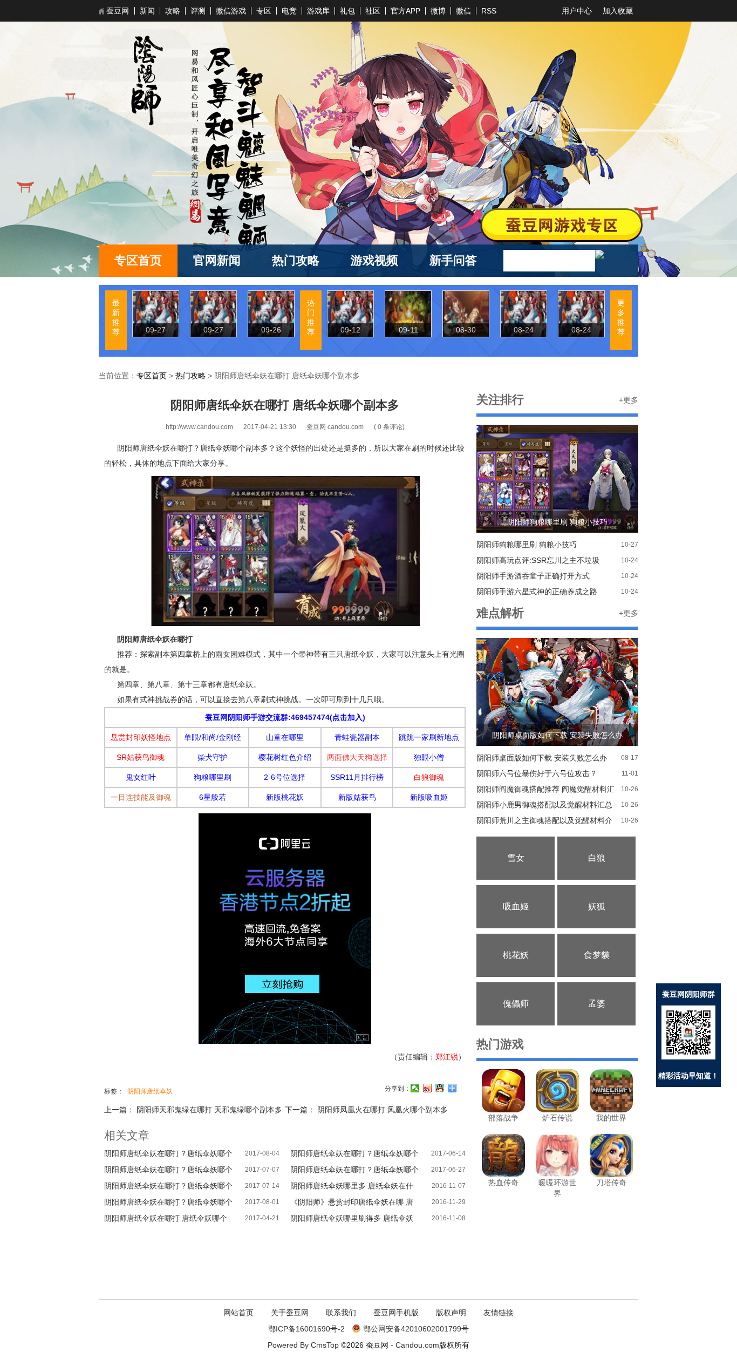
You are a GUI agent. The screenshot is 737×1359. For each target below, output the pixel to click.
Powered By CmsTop (303, 1345)
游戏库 (318, 10)
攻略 (172, 10)
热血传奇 (503, 1182)
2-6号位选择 (284, 777)
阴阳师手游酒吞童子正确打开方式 (533, 576)
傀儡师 (516, 1003)
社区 (372, 10)
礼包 (347, 10)
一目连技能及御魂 (141, 797)
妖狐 (596, 906)
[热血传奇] (503, 1174)
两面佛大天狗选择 (357, 757)
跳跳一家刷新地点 (429, 737)
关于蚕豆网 (290, 1312)
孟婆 (596, 1003)
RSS (488, 10)
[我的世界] (611, 1109)
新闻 (147, 10)
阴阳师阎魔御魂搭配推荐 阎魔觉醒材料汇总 (545, 791)
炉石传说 (557, 1117)
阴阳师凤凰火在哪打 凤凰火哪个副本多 (381, 1109)
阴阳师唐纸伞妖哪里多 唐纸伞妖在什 (351, 1185)
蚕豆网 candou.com (335, 427)
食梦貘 (597, 955)
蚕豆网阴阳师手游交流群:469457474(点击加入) (285, 717)
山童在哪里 (285, 737)
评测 (198, 10)
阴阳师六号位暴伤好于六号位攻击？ (536, 773)
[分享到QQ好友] (440, 1088)
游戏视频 (374, 260)
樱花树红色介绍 (284, 757)
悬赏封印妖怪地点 (141, 737)
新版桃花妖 (285, 797)
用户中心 (577, 10)
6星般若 (212, 797)
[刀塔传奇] (611, 1174)
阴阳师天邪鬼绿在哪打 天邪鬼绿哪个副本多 (208, 1109)
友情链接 (498, 1312)
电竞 (289, 10)
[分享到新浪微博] (427, 1088)
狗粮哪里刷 (212, 777)
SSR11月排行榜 (357, 777)
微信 (463, 10)
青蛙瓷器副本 (357, 737)
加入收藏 (618, 10)
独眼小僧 (429, 757)
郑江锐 (446, 1056)
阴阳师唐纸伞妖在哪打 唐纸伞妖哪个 (165, 1218)
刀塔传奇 (611, 1182)
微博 (438, 10)
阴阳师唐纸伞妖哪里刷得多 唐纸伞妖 (351, 1218)
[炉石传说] (557, 1109)
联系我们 (341, 1312)
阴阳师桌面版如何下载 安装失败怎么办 (541, 757)
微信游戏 (231, 10)
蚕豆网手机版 (396, 1312)
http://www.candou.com (199, 427)
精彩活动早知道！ (688, 1075)
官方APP (405, 10)
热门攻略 (295, 260)
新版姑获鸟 (357, 797)
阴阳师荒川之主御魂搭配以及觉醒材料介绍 (544, 822)
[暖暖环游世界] (557, 1174)
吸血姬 (516, 906)
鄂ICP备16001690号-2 (306, 1328)
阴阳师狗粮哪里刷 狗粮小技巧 (526, 544)
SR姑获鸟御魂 (141, 757)
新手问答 (453, 260)
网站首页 (238, 1312)
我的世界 (611, 1117)
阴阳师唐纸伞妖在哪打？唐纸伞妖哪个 (168, 1153)
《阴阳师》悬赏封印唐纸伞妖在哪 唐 (351, 1202)
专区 (263, 10)
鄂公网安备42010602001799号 (416, 1328)
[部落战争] (503, 1109)
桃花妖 (516, 955)
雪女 (515, 857)
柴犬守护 (212, 757)
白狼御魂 (429, 777)
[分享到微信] (415, 1088)
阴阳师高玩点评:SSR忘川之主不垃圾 (537, 560)
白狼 (596, 857)
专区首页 (138, 260)
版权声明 (451, 1312)
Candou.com (417, 1345)
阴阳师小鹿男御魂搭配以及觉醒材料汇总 (544, 804)
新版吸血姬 (429, 797)
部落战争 (503, 1117)
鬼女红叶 (141, 777)
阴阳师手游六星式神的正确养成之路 (536, 591)
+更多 (628, 400)
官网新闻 (217, 260)
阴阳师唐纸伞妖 (150, 1091)
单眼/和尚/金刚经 (212, 737)
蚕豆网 (117, 10)
